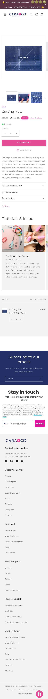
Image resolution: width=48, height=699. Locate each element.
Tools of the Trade (17, 256)
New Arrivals (10, 530)
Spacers (8, 579)
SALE (7, 547)
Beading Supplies (12, 590)
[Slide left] (2, 98)
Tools (4, 106)
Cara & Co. (14, 686)
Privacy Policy (38, 415)
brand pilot (28, 686)
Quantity (5, 129)
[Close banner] (46, 5)
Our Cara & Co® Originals (15, 659)
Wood (7, 584)
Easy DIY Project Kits (13, 605)
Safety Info (9, 509)
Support (8, 476)
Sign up (40, 423)
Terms (5, 417)
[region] (24, 4)
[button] (5, 14)
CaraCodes (9, 487)
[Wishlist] (36, 14)
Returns (8, 515)
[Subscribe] (40, 379)
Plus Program (10, 482)
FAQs (7, 498)
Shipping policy (38, 690)
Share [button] (7, 206)
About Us (9, 671)
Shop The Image (11, 536)
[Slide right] (45, 98)
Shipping (8, 504)
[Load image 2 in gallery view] (23, 97)
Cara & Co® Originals (14, 541)
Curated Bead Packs (13, 616)
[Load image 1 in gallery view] (11, 97)
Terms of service (24, 690)
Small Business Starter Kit (16, 622)
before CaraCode (36, 118)
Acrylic (7, 573)
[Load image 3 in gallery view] (36, 97)
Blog (7, 654)
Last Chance (10, 553)
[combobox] (6, 423)
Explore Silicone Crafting (15, 637)
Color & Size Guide (13, 493)
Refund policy (38, 686)
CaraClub (9, 665)
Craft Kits (9, 611)
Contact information (25, 694)
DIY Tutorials (10, 648)
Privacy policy (12, 690)
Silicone (8, 568)
